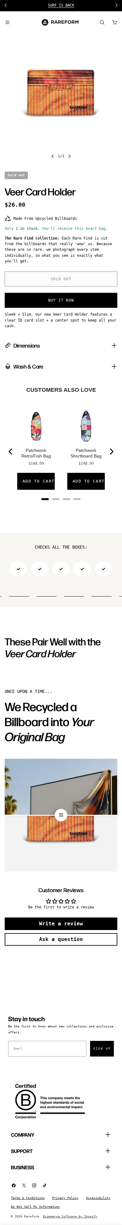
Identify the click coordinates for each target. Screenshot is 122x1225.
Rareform (31, 1216)
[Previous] (11, 451)
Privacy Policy (65, 1198)
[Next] (111, 451)
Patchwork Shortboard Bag (86, 453)
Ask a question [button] (61, 939)
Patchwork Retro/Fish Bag (36, 453)
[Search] (102, 22)
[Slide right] (69, 156)
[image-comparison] (61, 815)
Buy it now (61, 300)
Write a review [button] (61, 924)
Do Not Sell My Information (35, 1206)
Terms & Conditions (28, 1198)
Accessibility (98, 1198)
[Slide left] (53, 156)
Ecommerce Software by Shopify (70, 1216)
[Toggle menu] (7, 22)
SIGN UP (102, 1048)
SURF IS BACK (61, 5)
